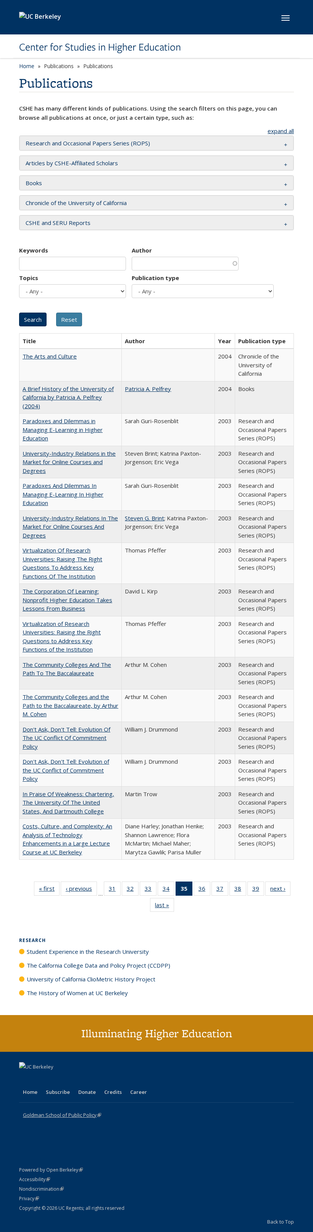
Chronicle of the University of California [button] (76, 203)
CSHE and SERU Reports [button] (58, 223)
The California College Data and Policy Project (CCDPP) (98, 965)
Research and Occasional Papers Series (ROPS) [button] (88, 143)
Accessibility (34, 1179)
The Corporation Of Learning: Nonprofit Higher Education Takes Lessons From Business (67, 599)
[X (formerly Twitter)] (26, 1079)
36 (204, 890)
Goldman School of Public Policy (62, 1114)
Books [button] (34, 183)
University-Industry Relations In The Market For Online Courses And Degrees (70, 526)
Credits (113, 1092)
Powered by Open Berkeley (51, 1170)
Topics (28, 278)
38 (240, 890)
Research (32, 940)
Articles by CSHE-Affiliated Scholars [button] (72, 163)
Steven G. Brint (144, 518)
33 (150, 890)
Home (26, 66)
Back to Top (280, 1221)
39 (258, 890)
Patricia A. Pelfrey (148, 389)
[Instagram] (71, 1079)
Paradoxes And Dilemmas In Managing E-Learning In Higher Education (63, 494)
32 (133, 890)
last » (164, 906)
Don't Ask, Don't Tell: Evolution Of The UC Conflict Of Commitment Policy (66, 737)
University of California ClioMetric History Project (91, 979)
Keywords (33, 250)
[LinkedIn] (41, 1079)
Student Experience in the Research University (88, 951)
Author (142, 250)
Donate (87, 1092)
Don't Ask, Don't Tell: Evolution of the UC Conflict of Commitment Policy (66, 770)
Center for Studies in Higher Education (100, 47)
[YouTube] (56, 1079)
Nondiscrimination (41, 1189)
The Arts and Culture (50, 356)
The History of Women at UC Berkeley (77, 993)
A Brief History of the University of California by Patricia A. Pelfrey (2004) (68, 397)
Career (138, 1092)
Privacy (29, 1198)
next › (280, 890)
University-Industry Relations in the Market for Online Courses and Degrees (69, 462)
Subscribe (58, 1092)
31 (115, 890)
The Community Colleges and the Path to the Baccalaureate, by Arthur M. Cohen (70, 705)
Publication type (155, 278)
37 (222, 890)
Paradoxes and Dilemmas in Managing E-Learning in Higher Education (63, 429)
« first (49, 890)
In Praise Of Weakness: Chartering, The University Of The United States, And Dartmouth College (68, 802)
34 (168, 890)
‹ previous (81, 890)
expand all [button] (281, 131)
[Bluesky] (85, 1079)
